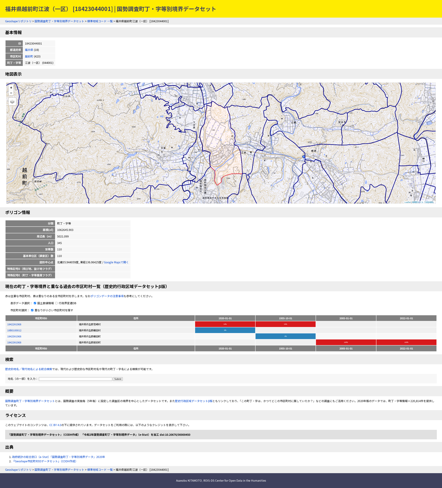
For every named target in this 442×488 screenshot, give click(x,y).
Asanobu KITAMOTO (189, 480)
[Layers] (12, 101)
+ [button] (11, 87)
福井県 (29, 50)
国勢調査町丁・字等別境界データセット (59, 21)
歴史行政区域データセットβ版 (193, 401)
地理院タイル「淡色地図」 (423, 202)
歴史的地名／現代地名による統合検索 (28, 369)
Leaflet (408, 202)
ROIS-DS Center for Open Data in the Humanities (234, 480)
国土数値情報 (46, 303)
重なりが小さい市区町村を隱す (53, 310)
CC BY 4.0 (55, 425)
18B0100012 (14, 330)
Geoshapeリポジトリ (18, 21)
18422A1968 (14, 324)
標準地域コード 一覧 (100, 21)
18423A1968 (14, 342)
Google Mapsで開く (116, 262)
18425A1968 (14, 336)
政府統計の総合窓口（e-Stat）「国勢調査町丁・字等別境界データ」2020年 (58, 457)
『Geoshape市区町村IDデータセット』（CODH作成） (45, 461)
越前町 (29, 56)
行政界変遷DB (67, 303)
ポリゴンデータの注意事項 (107, 296)
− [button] (11, 92)
